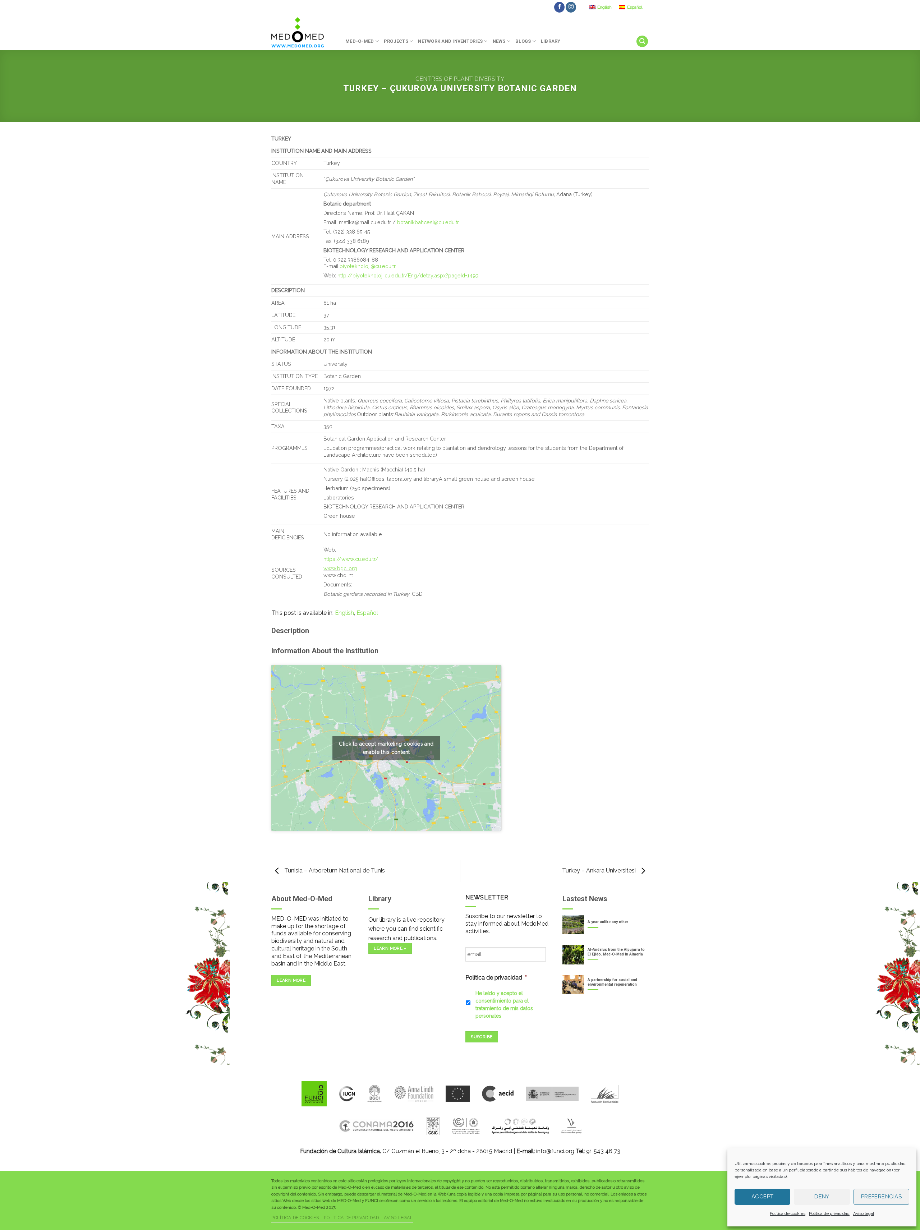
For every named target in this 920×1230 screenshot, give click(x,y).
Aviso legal (863, 1213)
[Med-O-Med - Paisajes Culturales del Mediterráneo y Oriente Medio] (303, 32)
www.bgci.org (340, 568)
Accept (762, 1196)
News (499, 41)
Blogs (523, 41)
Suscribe (481, 1036)
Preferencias (881, 1196)
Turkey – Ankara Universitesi (599, 870)
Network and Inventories (450, 41)
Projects (396, 41)
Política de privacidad (829, 1213)
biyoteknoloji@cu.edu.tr (368, 266)
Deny (821, 1196)
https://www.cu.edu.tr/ (350, 559)
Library (551, 41)
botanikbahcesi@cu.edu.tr (428, 222)
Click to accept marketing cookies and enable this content (386, 748)
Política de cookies (787, 1213)
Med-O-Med (359, 41)
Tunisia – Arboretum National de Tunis (334, 870)
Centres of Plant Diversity (460, 78)
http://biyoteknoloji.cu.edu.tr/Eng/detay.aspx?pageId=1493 (408, 275)
